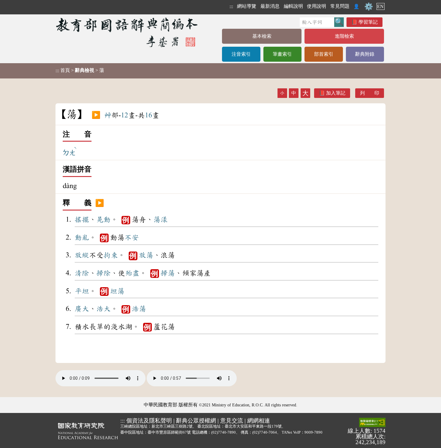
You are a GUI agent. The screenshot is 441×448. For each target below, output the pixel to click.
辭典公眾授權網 (196, 420)
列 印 (369, 93)
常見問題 (340, 6)
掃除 (103, 273)
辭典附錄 (364, 54)
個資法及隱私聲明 (149, 420)
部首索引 (323, 54)
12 (124, 115)
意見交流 (231, 420)
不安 (131, 237)
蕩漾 (160, 219)
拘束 (111, 255)
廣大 (82, 308)
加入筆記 (335, 93)
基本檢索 (262, 36)
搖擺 (82, 219)
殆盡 (132, 273)
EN (380, 6)
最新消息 (270, 6)
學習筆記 (368, 22)
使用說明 (316, 6)
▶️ (96, 115)
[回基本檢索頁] (127, 32)
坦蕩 (117, 291)
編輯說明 (293, 6)
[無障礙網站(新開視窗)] (372, 423)
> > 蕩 (80, 70)
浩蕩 (139, 308)
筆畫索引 (282, 54)
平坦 (82, 291)
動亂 (82, 237)
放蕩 (146, 255)
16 (148, 115)
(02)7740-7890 (223, 432)
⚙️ (368, 6)
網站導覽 (246, 6)
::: (231, 6)
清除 (82, 273)
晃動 (103, 219)
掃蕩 (167, 273)
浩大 (103, 308)
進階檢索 (344, 36)
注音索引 (241, 54)
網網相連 (258, 420)
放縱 (82, 255)
